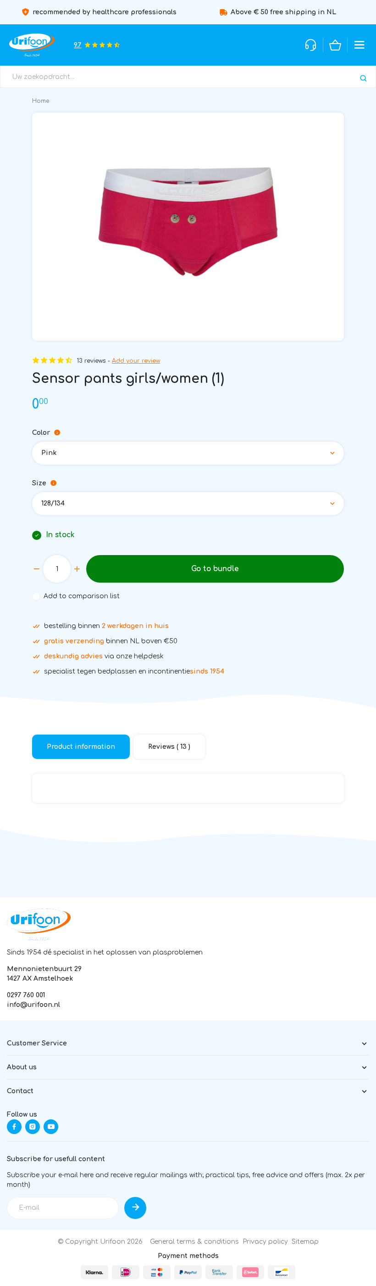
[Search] (363, 78)
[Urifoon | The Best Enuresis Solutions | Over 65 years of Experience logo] (39, 924)
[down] (36, 568)
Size (39, 483)
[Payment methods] (94, 1272)
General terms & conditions (194, 1241)
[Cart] (335, 45)
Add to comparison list (82, 596)
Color (41, 432)
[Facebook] (14, 1126)
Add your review (136, 361)
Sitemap (305, 1241)
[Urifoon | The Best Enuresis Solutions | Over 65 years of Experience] (32, 45)
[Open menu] (359, 45)
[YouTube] (51, 1126)
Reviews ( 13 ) (169, 746)
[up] (77, 568)
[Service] (311, 45)
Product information (81, 746)
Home (40, 101)
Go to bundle (215, 569)
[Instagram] (32, 1126)
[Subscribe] (135, 1208)
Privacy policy (265, 1241)
